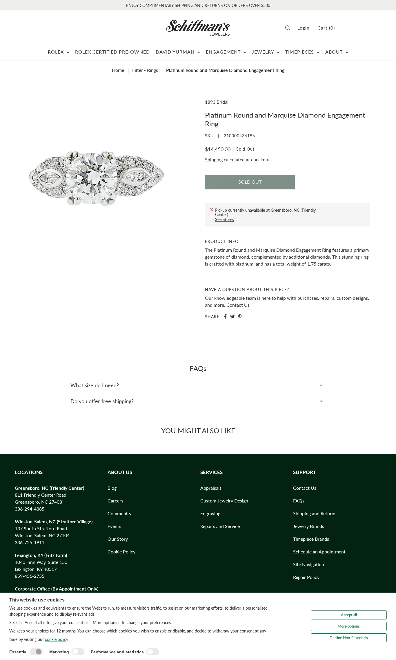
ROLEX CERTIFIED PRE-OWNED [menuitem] (112, 51)
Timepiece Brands (311, 539)
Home (118, 70)
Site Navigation (308, 564)
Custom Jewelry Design (224, 500)
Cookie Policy (121, 551)
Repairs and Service (220, 526)
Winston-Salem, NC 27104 (42, 535)
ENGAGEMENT (224, 51)
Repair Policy (306, 577)
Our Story (118, 539)
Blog (112, 488)
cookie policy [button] (56, 639)
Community (119, 513)
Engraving (210, 513)
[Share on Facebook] (225, 316)
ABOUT (334, 51)
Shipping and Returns (314, 513)
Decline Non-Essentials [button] (349, 637)
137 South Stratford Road (41, 528)
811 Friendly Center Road (40, 495)
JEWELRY (263, 51)
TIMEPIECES (300, 51)
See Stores (224, 219)
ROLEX (56, 51)
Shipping (214, 159)
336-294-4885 (29, 508)
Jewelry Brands (308, 526)
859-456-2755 (29, 576)
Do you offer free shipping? (102, 401)
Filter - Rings (145, 70)
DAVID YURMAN (176, 51)
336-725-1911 (29, 542)
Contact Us (238, 305)
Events (114, 526)
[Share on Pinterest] (239, 316)
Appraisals (210, 488)
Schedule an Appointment (319, 551)
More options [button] (349, 626)
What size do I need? (94, 385)
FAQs (298, 500)
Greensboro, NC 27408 (38, 501)
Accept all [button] (349, 615)
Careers (115, 500)
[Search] (289, 27)
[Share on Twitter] (232, 316)
